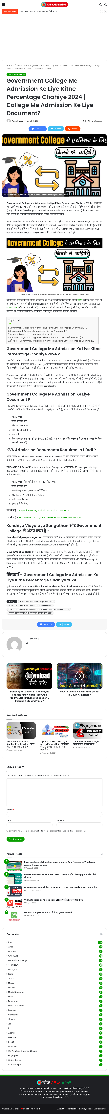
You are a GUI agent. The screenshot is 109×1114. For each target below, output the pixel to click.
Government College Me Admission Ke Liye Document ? (38, 331)
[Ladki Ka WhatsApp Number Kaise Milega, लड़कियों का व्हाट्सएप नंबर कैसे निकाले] (14, 878)
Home (11, 65)
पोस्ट (79, 300)
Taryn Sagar (17, 121)
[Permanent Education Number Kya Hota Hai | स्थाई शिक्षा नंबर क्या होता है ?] (21, 730)
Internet (12, 951)
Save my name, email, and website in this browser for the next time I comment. (47, 831)
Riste (10, 974)
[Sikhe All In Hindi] (54, 4)
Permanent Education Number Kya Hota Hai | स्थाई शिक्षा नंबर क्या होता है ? (20, 744)
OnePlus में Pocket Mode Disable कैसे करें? (38, 11)
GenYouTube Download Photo (22, 1051)
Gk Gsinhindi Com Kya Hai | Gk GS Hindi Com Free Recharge (50, 517)
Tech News (13, 965)
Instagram (13, 969)
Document (12, 307)
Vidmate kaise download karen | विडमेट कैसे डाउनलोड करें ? (53, 899)
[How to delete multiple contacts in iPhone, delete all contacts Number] (14, 891)
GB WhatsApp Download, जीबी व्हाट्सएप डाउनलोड (49, 912)
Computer (13, 1014)
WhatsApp (13, 956)
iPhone (11, 987)
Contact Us (72, 1108)
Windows (12, 1046)
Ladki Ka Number (16, 1005)
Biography (13, 1055)
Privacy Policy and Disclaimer (92, 1108)
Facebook (13, 1001)
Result (11, 1042)
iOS (9, 1028)
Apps (10, 946)
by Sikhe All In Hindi (31, 1108)
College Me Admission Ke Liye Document (36, 601)
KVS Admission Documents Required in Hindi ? (33, 334)
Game (11, 996)
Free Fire (12, 1037)
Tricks (11, 978)
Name (10, 809)
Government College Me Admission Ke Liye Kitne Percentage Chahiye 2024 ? (48, 327)
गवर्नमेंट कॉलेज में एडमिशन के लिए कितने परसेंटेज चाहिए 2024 (30, 613)
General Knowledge (25, 65)
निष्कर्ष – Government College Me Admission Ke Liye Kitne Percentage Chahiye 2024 (53, 340)
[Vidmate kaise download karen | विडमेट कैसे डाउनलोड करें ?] (14, 903)
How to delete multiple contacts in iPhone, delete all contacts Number (61, 887)
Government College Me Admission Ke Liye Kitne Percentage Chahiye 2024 (39, 609)
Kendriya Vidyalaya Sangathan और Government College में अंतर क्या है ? (46, 337)
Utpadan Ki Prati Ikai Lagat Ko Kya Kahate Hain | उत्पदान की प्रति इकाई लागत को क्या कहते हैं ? (54, 745)
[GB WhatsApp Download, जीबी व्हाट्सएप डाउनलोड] (14, 916)
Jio (9, 1024)
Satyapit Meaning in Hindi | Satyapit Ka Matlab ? (44, 510)
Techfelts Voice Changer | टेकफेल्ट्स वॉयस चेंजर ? (86, 743)
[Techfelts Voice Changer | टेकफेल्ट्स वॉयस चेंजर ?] (87, 730)
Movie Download (16, 992)
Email (10, 820)
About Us (61, 1108)
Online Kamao (15, 1060)
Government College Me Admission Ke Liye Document (30, 605)
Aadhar (11, 1033)
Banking (12, 1010)
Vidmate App (14, 1064)
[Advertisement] (54, 37)
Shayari (11, 1019)
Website (60, 820)
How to (11, 942)
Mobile (11, 983)
